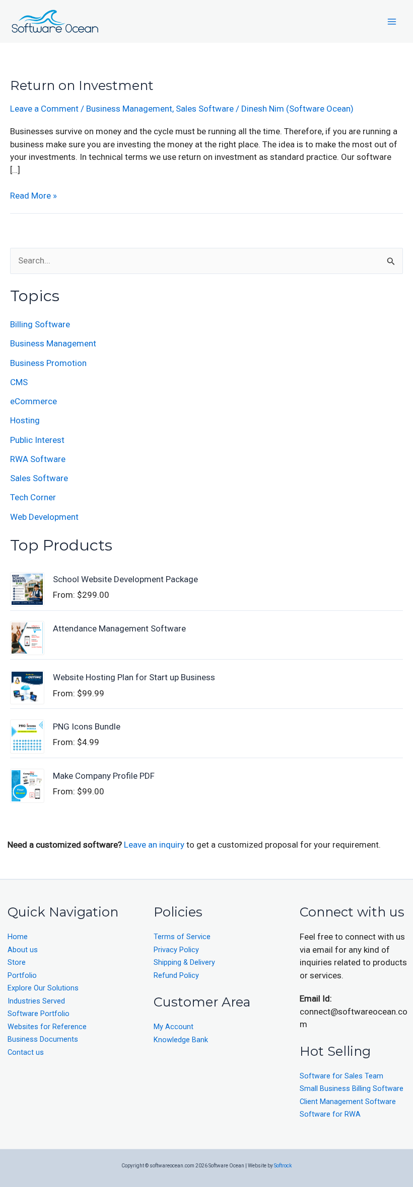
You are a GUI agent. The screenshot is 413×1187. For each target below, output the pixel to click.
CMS (19, 382)
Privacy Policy (176, 950)
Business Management (129, 109)
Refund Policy (176, 975)
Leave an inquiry (155, 845)
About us (23, 950)
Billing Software (40, 324)
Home (18, 937)
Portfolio (22, 975)
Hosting (25, 420)
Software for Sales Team (341, 1076)
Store (17, 962)
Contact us (26, 1052)
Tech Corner (33, 497)
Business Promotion (48, 363)
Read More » (33, 195)
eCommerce (33, 401)
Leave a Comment (44, 109)
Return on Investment (82, 85)
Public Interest (37, 440)
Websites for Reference (47, 1027)
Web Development (44, 517)
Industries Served (36, 1001)
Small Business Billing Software (351, 1088)
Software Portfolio (39, 1014)
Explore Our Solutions (43, 988)
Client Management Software (348, 1102)
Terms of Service (182, 937)
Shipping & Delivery (184, 962)
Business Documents (43, 1039)
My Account (173, 1027)
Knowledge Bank (181, 1040)
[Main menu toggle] (392, 22)
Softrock (283, 1165)
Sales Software (205, 109)
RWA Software (37, 459)
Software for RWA (330, 1114)
